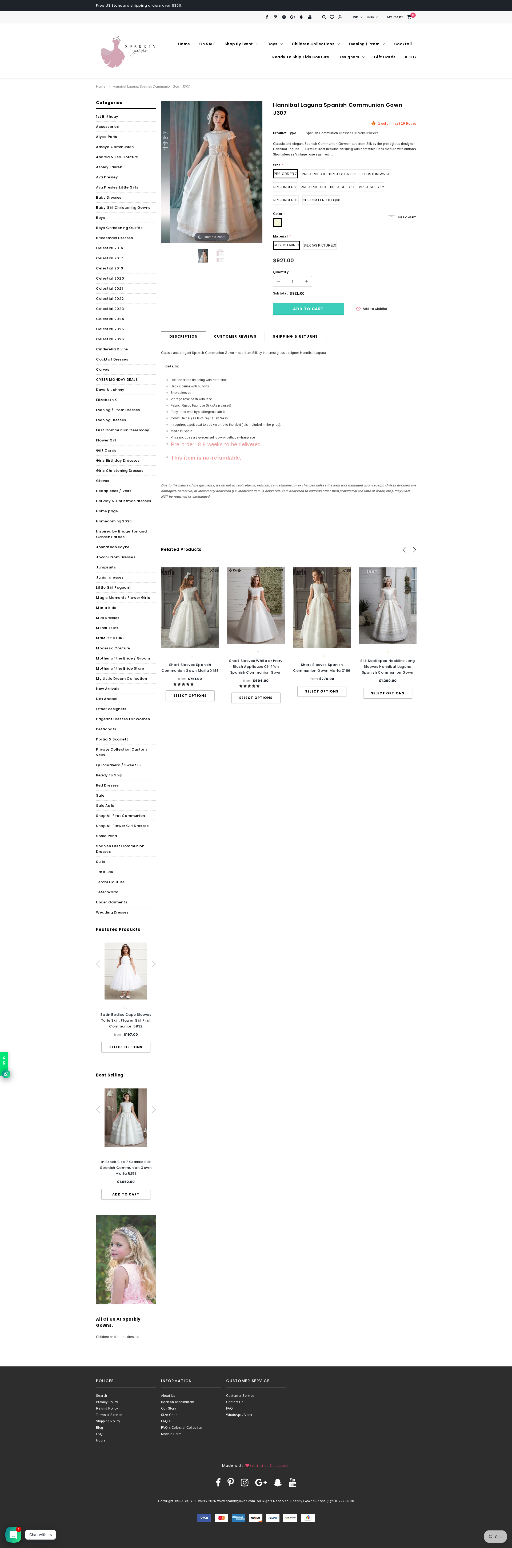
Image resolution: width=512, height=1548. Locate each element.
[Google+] (293, 17)
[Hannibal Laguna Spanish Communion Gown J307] (203, 256)
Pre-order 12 (371, 187)
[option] (126, 997)
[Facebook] (267, 17)
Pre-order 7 (285, 174)
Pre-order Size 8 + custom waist (359, 174)
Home (100, 86)
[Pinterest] (275, 17)
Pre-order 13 (285, 200)
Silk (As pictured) (320, 245)
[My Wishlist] (332, 17)
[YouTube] (310, 17)
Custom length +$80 (321, 200)
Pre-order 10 (313, 187)
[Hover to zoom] (211, 172)
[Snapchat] (301, 17)
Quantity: (281, 272)
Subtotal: (280, 293)
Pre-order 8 (313, 174)
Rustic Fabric (286, 245)
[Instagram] (284, 17)
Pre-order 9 (285, 187)
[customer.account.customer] (340, 17)
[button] (183, 684)
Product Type (284, 133)
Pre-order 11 (342, 187)
